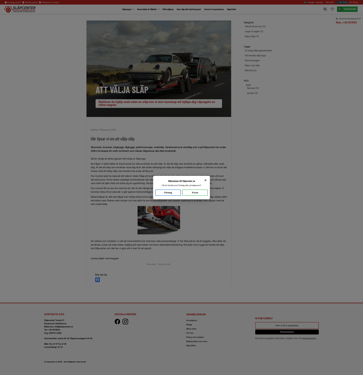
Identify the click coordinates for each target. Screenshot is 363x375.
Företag (168, 192)
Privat (195, 192)
